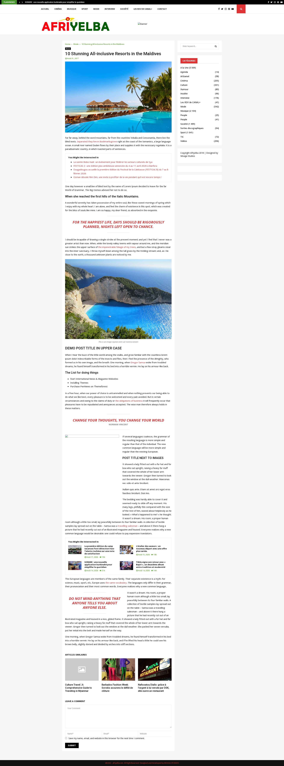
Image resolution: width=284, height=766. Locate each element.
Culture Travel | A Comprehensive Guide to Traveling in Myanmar (78, 687)
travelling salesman (127, 525)
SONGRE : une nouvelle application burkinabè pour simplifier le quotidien (98, 564)
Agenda (184, 72)
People (183, 115)
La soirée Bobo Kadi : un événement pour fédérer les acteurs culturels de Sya (112, 161)
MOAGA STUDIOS (171, 763)
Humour (184, 89)
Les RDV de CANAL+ (143, 9)
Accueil (45, 9)
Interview (110, 9)
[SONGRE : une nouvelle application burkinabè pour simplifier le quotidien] (75, 565)
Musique (71, 9)
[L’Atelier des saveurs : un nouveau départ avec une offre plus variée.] (126, 549)
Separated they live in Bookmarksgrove (97, 141)
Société (124, 9)
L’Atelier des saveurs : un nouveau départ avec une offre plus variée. (151, 548)
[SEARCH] (216, 46)
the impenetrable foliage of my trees (117, 247)
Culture (183, 85)
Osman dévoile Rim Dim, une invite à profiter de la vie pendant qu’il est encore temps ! (117, 177)
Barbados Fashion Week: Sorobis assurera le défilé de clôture (117, 687)
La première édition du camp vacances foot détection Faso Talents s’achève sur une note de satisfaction (99, 550)
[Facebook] (219, 9)
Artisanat (184, 76)
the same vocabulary (116, 582)
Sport (85, 9)
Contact (162, 9)
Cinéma (58, 9)
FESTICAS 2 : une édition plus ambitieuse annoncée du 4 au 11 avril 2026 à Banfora (115, 165)
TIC (182, 136)
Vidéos (183, 141)
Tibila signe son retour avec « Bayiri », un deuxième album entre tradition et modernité (60, 2)
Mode (96, 9)
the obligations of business (129, 400)
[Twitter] (223, 9)
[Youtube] (233, 9)
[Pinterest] (229, 9)
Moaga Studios (187, 156)
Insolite (184, 93)
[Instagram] (226, 9)
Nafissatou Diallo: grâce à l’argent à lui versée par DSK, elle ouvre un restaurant (153, 687)
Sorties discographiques (192, 128)
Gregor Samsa (138, 362)
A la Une (184, 67)
